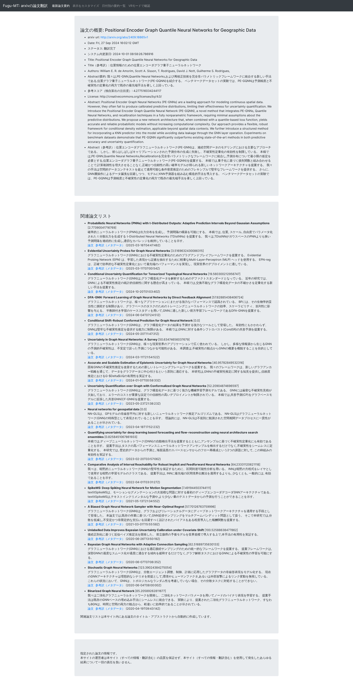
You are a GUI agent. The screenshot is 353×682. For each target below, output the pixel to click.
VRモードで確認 (139, 6)
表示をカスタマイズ (86, 6)
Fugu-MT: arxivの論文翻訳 (25, 5)
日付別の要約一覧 (114, 6)
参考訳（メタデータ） (110, 245)
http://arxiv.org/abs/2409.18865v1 (124, 37)
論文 (91, 245)
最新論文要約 (61, 6)
